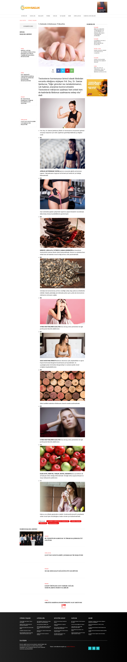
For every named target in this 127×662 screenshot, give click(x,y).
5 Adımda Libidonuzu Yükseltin (58, 521)
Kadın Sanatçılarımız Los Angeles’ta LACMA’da (100, 52)
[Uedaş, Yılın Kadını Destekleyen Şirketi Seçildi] (90, 60)
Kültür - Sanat (97, 48)
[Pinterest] (67, 70)
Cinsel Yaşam (32, 20)
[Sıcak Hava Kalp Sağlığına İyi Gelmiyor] (31, 570)
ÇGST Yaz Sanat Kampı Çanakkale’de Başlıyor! (28, 123)
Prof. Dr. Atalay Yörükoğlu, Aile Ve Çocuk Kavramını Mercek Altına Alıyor (61, 628)
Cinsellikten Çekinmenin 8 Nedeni (25, 630)
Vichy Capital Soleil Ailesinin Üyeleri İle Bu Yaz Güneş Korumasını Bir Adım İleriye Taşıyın (44, 627)
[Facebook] (58, 70)
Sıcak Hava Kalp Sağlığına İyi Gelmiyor (61, 571)
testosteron (53, 523)
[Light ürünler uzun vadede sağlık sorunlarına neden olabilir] (31, 586)
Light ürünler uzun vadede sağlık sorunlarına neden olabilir (76, 627)
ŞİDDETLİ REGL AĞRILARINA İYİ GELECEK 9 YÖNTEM (26, 625)
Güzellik (100, 8)
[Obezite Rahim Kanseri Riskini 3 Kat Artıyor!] (31, 602)
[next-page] (90, 76)
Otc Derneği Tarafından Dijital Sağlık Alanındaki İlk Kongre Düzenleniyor (27, 77)
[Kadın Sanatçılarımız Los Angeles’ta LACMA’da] (90, 51)
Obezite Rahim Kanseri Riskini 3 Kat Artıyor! (63, 602)
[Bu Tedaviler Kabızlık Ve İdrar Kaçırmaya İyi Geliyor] (28, 90)
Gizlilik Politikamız (71, 646)
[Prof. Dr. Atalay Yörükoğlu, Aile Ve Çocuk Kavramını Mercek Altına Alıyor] (90, 69)
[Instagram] (93, 648)
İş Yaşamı (96, 27)
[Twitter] (63, 70)
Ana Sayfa (23, 20)
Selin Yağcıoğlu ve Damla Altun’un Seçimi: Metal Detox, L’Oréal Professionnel (44, 622)
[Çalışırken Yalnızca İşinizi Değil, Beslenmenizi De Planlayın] (90, 42)
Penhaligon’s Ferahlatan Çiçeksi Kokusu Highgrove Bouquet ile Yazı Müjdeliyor (96, 622)
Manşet (47, 536)
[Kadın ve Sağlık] (30, 8)
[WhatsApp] (72, 70)
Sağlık (46, 600)
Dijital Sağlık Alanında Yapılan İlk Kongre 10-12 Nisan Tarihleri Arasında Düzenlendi (28, 53)
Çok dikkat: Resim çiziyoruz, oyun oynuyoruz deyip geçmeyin (59, 634)
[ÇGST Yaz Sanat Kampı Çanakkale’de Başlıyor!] (28, 113)
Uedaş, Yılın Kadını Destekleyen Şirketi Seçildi (100, 61)
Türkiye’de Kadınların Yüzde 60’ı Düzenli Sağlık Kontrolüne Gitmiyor (78, 633)
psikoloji (43, 523)
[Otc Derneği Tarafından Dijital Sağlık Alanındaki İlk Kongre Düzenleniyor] (28, 66)
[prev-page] (88, 76)
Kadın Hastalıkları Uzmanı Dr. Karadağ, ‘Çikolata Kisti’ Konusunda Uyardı (26, 633)
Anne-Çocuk (24, 119)
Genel (22, 48)
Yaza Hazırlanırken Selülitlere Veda (101, 10)
